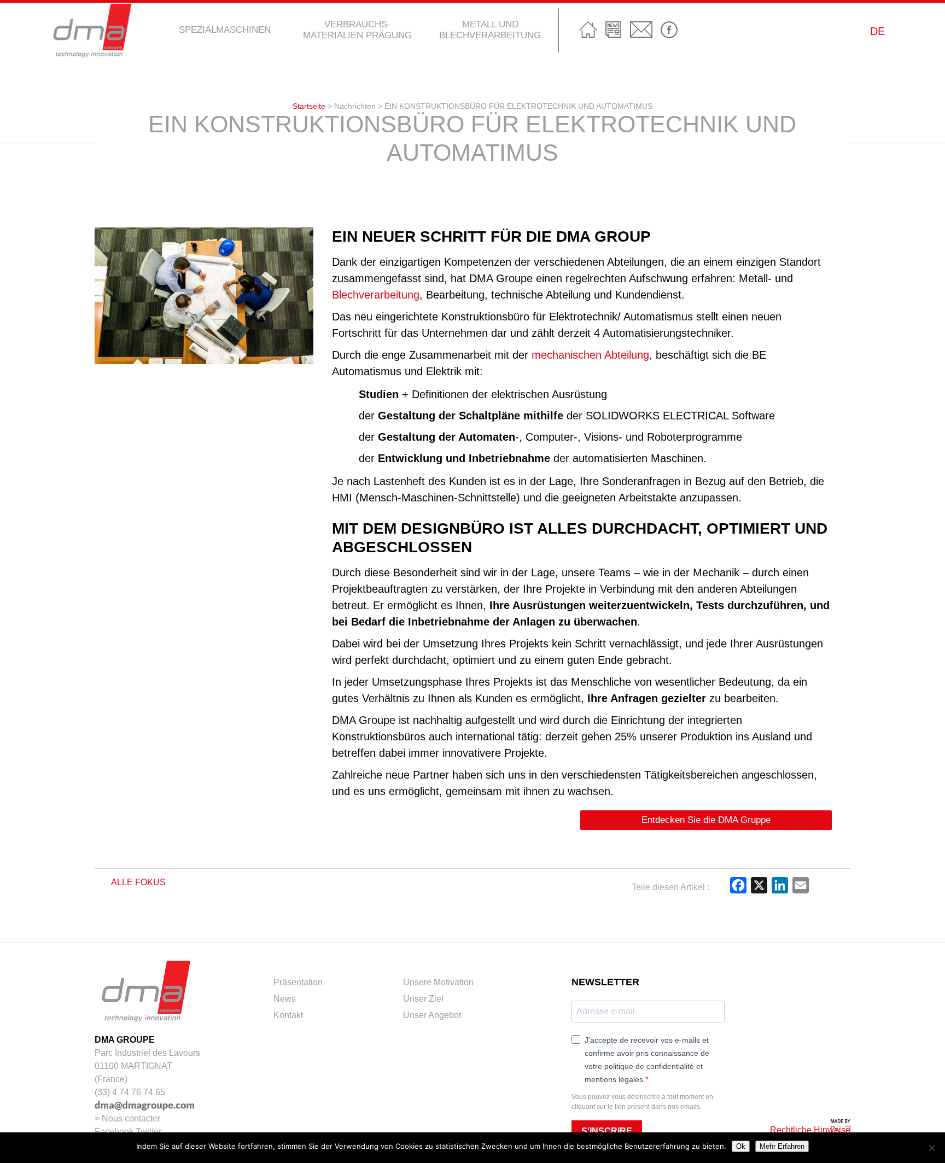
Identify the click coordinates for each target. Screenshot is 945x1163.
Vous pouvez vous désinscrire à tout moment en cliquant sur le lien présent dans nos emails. (642, 1102)
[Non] (931, 1147)
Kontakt (641, 29)
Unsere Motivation (438, 982)
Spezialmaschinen (225, 30)
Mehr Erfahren (782, 1146)
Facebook (669, 30)
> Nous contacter (127, 1118)
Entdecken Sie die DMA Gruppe (706, 820)
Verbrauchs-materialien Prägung (357, 29)
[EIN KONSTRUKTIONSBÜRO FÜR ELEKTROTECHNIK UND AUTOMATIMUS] (204, 358)
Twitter (148, 1131)
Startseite (588, 29)
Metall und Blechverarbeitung (490, 29)
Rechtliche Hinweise (810, 1130)
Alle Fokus (137, 882)
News (613, 29)
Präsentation (298, 982)
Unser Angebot (432, 1015)
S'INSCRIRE (606, 1131)
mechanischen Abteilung (590, 355)
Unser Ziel (423, 998)
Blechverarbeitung (375, 295)
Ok (740, 1146)
